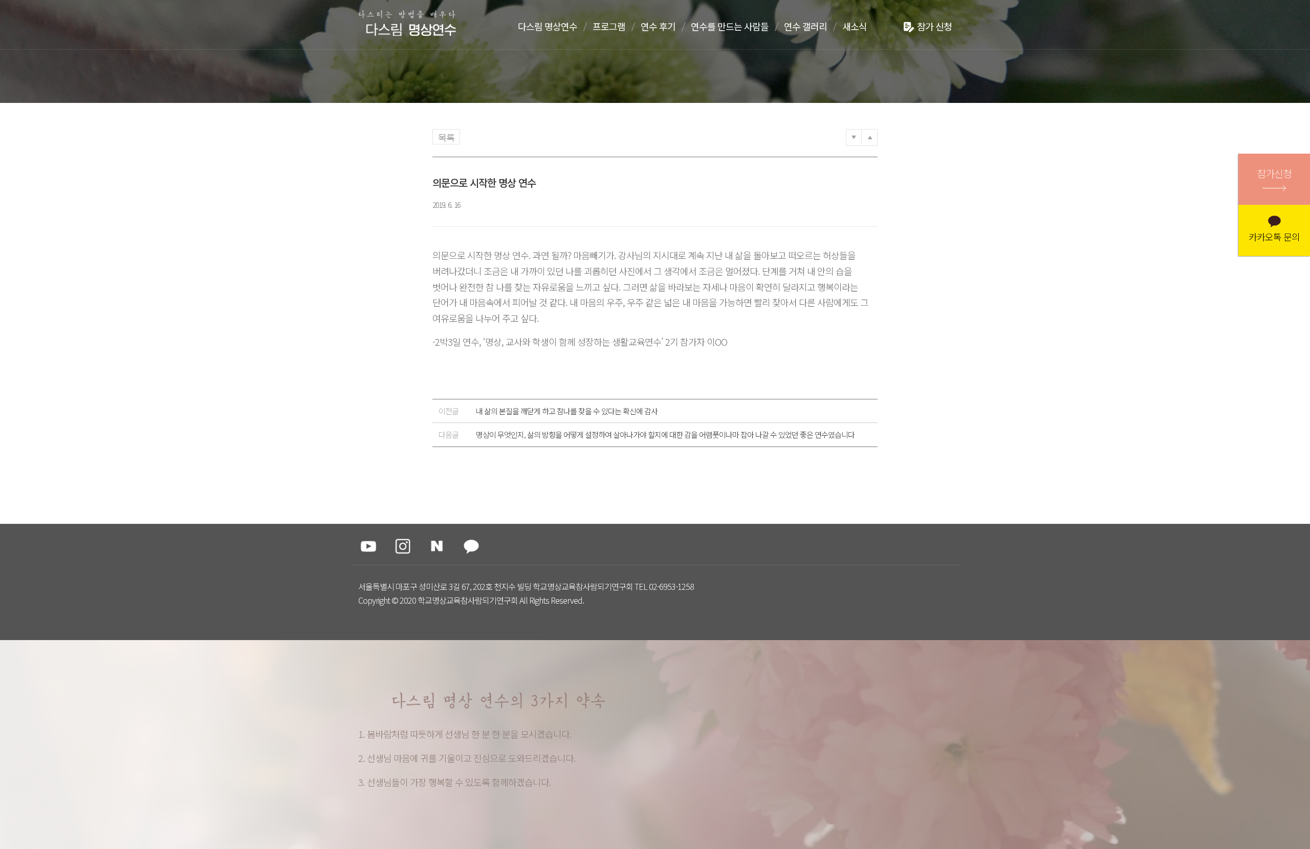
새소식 (854, 26)
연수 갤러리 (805, 26)
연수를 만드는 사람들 (730, 26)
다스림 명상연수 (547, 26)
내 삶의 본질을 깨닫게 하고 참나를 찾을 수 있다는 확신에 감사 (548, 411)
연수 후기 (658, 26)
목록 (446, 137)
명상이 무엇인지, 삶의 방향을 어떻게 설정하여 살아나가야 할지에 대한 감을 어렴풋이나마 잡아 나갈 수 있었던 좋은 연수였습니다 (647, 434)
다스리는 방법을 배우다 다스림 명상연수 (411, 24)
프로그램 (609, 26)
